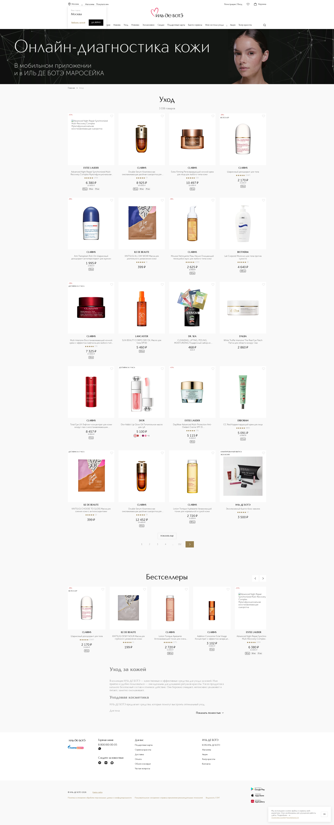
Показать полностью (208, 713)
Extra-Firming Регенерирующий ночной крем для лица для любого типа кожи (192, 173)
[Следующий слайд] (263, 578)
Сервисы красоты (143, 750)
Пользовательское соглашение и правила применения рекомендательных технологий (169, 798)
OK (324, 814)
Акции (232, 25)
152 (179, 544)
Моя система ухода (214, 25)
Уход (126, 25)
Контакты (206, 764)
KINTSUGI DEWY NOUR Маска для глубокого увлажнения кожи (128, 637)
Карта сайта (97, 792)
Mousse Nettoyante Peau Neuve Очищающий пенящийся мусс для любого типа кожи (192, 257)
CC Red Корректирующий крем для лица (243, 424)
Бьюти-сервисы (195, 25)
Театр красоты (245, 25)
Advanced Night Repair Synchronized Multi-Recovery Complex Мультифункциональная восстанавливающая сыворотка (91, 173)
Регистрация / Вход (233, 4)
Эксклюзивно (148, 25)
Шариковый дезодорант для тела (243, 172)
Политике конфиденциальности (285, 818)
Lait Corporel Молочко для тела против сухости (243, 257)
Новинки (135, 25)
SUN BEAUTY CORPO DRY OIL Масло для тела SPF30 (142, 341)
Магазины (89, 4)
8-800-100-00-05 (107, 745)
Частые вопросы (142, 769)
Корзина (262, 4)
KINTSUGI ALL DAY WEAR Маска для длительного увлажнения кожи (142, 257)
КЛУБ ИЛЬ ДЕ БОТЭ (211, 745)
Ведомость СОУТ (213, 798)
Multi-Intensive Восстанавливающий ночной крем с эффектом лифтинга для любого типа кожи (91, 341)
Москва (75, 4)
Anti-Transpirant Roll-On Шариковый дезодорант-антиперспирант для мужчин (91, 257)
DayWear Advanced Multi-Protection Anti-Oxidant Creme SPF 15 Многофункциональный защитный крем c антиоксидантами (193, 425)
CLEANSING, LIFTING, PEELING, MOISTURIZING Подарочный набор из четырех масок (192, 341)
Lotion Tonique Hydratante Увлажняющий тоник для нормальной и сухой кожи (192, 510)
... (173, 544)
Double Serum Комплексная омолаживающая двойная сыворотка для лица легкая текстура (142, 510)
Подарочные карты (176, 25)
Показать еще (167, 536)
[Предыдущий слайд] (255, 578)
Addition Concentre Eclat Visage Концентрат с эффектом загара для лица (212, 637)
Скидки (161, 25)
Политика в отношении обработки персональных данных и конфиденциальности (100, 798)
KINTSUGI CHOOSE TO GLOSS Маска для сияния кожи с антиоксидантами (91, 510)
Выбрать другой (78, 23)
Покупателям (102, 4)
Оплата (138, 759)
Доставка (139, 755)
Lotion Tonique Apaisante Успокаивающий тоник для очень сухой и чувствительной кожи (170, 637)
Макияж (117, 25)
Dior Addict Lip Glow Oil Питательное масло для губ (142, 425)
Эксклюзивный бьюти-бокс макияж (243, 509)
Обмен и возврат (143, 764)
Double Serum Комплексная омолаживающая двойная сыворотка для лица (142, 173)
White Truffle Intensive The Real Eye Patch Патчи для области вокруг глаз (243, 341)
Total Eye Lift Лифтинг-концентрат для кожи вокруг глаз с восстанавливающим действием (91, 425)
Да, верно (96, 22)
